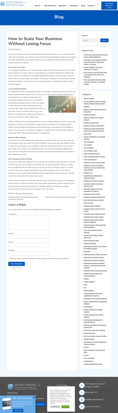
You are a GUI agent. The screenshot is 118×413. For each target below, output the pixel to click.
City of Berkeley (89, 142)
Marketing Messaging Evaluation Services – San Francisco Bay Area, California (95, 265)
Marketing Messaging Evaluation (94, 260)
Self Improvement (89, 333)
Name (11, 233)
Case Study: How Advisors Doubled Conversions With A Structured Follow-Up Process (95, 62)
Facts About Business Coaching (94, 200)
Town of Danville (89, 358)
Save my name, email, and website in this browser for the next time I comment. (39, 258)
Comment (12, 214)
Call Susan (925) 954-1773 (109, 5)
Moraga (86, 279)
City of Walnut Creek (90, 151)
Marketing (87, 252)
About (37, 6)
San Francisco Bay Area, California (94, 330)
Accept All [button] (65, 407)
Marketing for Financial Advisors (94, 257)
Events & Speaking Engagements (94, 197)
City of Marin (88, 145)
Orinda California (89, 290)
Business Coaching (90, 115)
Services (62, 6)
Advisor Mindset (89, 98)
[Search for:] (91, 40)
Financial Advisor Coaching (92, 206)
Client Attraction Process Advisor (94, 157)
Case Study (87, 134)
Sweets (86, 347)
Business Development (24, 193)
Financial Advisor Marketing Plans (94, 214)
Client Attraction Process (92, 154)
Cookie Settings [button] (55, 407)
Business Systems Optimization (94, 126)
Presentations (88, 307)
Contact (91, 6)
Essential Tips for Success (92, 194)
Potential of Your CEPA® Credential (95, 299)
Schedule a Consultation (36, 404)
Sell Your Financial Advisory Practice (95, 336)
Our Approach (50, 6)
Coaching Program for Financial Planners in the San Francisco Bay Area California (94, 167)
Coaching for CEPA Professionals (94, 162)
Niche (85, 285)
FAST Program (88, 203)
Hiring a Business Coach (91, 240)
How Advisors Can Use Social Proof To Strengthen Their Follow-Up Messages (95, 74)
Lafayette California (90, 243)
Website (11, 250)
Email (11, 242)
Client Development (90, 160)
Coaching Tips (88, 173)
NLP (85, 288)
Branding (86, 107)
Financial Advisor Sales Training (94, 217)
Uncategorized (88, 361)
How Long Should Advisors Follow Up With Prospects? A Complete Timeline (95, 82)
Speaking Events (89, 339)
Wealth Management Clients (93, 364)
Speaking (73, 6)
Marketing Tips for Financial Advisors (95, 271)
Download (18, 410)
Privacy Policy (62, 385)
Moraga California (89, 282)
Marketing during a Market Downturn (95, 254)
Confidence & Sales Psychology (94, 181)
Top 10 (86, 355)
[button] (38, 5)
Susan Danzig (16, 49)
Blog (83, 6)
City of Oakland (88, 148)
